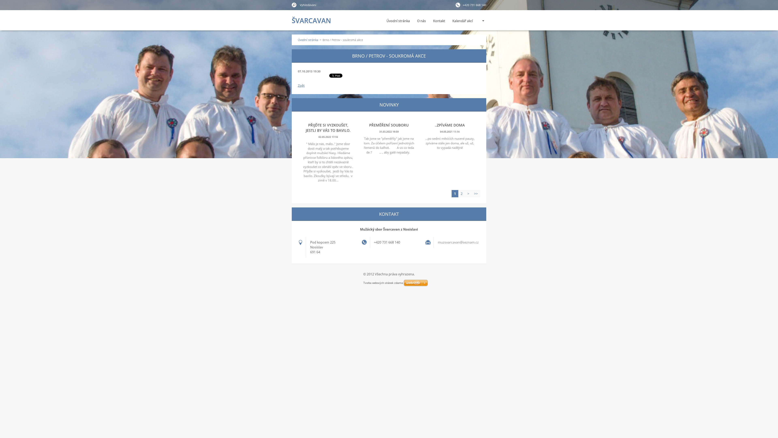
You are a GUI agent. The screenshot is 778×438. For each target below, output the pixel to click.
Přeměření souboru (389, 125)
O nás (421, 21)
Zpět (301, 85)
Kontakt (439, 21)
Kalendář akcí (462, 21)
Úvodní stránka (398, 21)
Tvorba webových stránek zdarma (383, 282)
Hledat (294, 5)
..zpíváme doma (450, 125)
